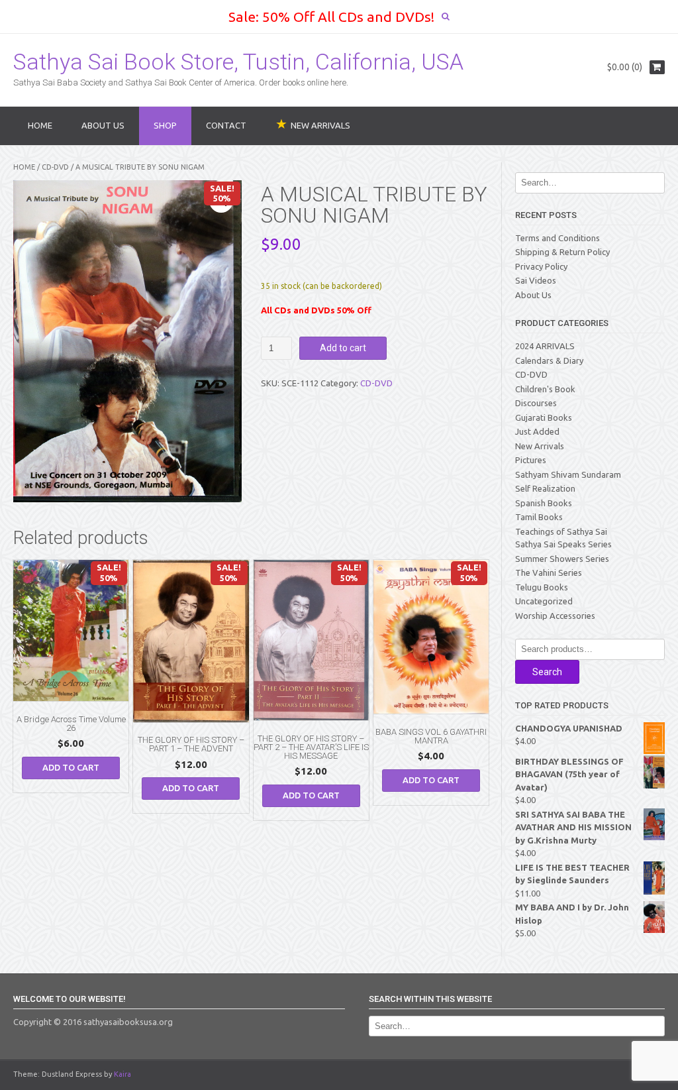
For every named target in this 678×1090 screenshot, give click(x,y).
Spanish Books (543, 503)
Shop (165, 125)
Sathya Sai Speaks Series (563, 544)
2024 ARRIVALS (545, 346)
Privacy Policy (541, 266)
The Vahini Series (548, 572)
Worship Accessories (555, 615)
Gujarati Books (543, 417)
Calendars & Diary (549, 360)
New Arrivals (539, 446)
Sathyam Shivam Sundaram (568, 474)
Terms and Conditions (557, 238)
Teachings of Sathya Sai (561, 531)
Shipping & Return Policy (562, 251)
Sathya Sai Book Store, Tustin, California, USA (238, 61)
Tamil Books (539, 516)
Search (547, 672)
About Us (102, 125)
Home (40, 125)
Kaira (122, 1074)
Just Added (537, 431)
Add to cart (343, 348)
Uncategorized (544, 601)
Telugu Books (541, 587)
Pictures (530, 459)
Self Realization (545, 488)
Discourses (536, 403)
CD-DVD (55, 167)
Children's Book (545, 389)
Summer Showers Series (562, 558)
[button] (221, 201)
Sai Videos (535, 280)
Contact (226, 125)
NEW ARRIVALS (320, 125)
